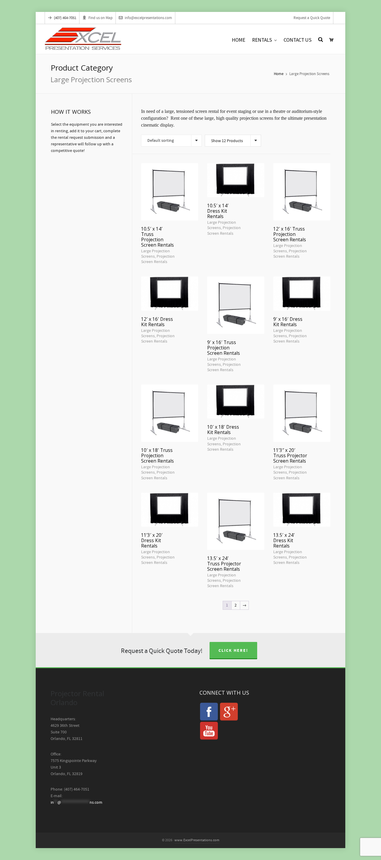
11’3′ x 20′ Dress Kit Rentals (152, 540)
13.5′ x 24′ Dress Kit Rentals (284, 540)
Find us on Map (100, 17)
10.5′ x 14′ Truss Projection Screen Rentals (157, 237)
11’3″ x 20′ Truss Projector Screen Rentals (290, 455)
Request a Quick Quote (311, 17)
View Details (169, 185)
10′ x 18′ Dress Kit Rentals (223, 430)
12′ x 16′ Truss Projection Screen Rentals (289, 234)
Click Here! (233, 651)
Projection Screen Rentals (158, 259)
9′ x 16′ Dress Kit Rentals (287, 322)
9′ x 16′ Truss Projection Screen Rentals (223, 347)
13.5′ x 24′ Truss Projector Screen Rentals (224, 563)
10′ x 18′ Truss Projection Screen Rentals (157, 455)
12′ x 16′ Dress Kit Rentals (157, 322)
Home (278, 73)
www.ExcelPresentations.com (196, 840)
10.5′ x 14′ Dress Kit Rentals (218, 211)
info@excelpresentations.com (148, 17)
